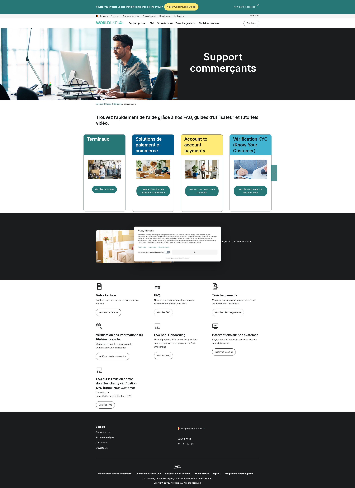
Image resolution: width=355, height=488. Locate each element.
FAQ (152, 23)
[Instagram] (192, 444)
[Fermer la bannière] (258, 7)
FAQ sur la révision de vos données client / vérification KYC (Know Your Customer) (116, 383)
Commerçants (103, 432)
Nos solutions (149, 16)
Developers (164, 16)
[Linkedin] (179, 444)
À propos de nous (131, 16)
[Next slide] (274, 173)
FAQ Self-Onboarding (169, 335)
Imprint (216, 473)
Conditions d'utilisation (148, 473)
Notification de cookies (177, 473)
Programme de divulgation (239, 473)
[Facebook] (183, 444)
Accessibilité (201, 473)
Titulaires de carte (208, 25)
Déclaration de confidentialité (114, 473)
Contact (251, 23)
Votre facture (165, 23)
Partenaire (179, 16)
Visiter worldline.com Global (181, 7)
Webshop (254, 16)
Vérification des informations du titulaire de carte (119, 337)
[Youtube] (188, 444)
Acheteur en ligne (105, 437)
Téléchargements (186, 23)
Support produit (137, 23)
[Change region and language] (204, 429)
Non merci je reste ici (244, 7)
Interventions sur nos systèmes (235, 335)
